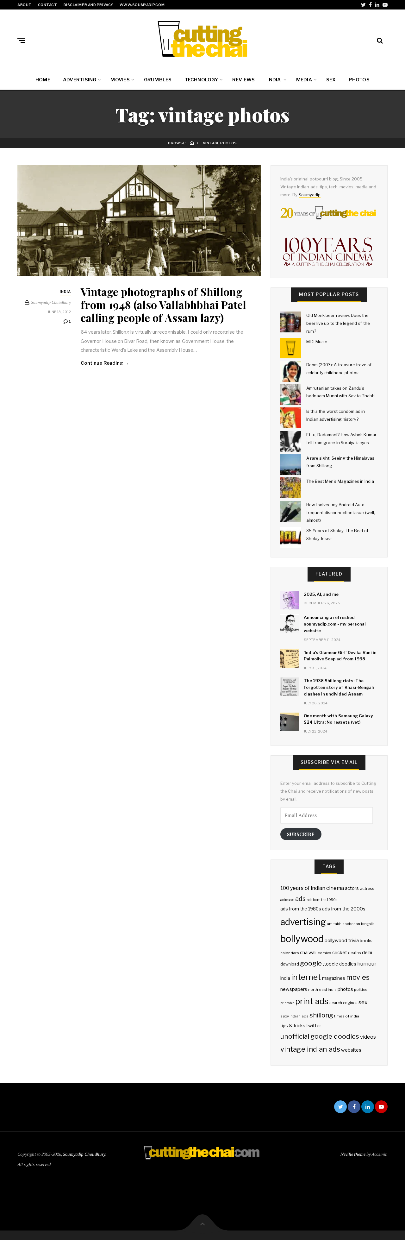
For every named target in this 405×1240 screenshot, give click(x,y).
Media (304, 80)
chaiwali (308, 952)
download (289, 964)
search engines (343, 1002)
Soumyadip (310, 194)
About (24, 5)
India (274, 80)
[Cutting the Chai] (202, 39)
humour (367, 963)
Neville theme (352, 1154)
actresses (287, 900)
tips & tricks (292, 1025)
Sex (331, 80)
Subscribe (301, 834)
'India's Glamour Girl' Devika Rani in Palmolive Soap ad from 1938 (340, 656)
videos (368, 1037)
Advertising (79, 80)
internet (306, 977)
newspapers (293, 989)
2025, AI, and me (321, 594)
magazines (333, 978)
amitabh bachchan (343, 924)
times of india (346, 1016)
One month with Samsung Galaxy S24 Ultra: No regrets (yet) (338, 719)
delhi (367, 952)
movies (358, 977)
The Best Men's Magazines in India (340, 481)
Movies (119, 80)
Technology (201, 80)
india (285, 978)
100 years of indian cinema (312, 888)
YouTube (385, 4)
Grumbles (158, 80)
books (366, 940)
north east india (322, 989)
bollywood (302, 938)
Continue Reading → (105, 363)
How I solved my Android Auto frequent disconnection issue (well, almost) (340, 512)
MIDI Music (316, 341)
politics (360, 989)
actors (352, 888)
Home (42, 80)
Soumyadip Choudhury (84, 1154)
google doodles (339, 963)
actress (367, 888)
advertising (303, 921)
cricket (339, 952)
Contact (47, 5)
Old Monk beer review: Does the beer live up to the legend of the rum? (338, 323)
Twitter (363, 4)
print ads (311, 1001)
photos (345, 989)
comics (324, 953)
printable (287, 1003)
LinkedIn (377, 4)
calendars (289, 953)
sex (362, 1002)
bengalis (367, 924)
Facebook (370, 4)
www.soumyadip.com (142, 5)
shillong (321, 1015)
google (311, 963)
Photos (359, 80)
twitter (313, 1026)
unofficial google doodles (319, 1036)
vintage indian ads (310, 1049)
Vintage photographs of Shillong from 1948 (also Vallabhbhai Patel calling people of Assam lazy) (163, 304)
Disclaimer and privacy (88, 5)
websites (351, 1050)
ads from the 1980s (300, 908)
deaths (354, 952)
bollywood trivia (341, 940)
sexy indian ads (294, 1016)
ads (300, 899)
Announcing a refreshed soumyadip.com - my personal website (335, 624)
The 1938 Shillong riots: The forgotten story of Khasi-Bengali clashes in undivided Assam (339, 687)
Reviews (243, 80)
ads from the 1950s (322, 900)
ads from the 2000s (343, 909)
